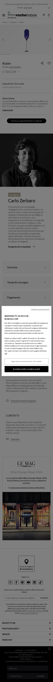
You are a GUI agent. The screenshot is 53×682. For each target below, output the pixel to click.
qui (6, 353)
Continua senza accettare (40, 309)
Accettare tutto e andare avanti (26, 369)
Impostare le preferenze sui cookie (26, 361)
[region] (26, 341)
